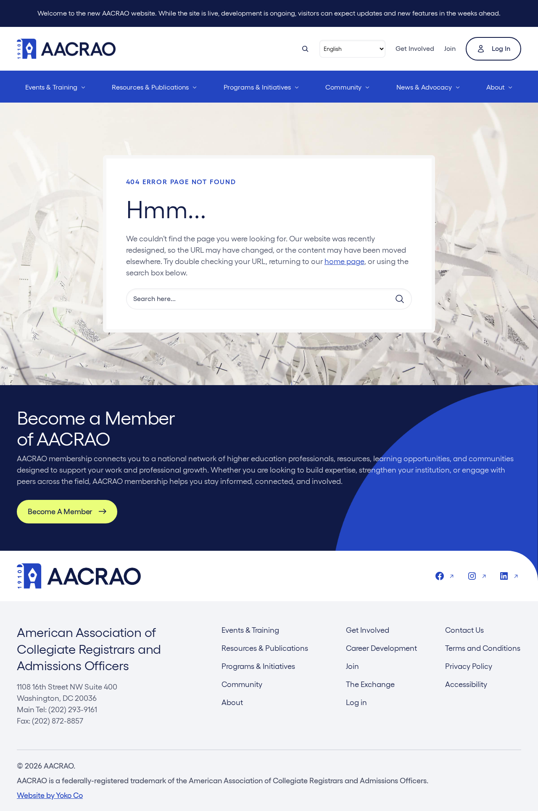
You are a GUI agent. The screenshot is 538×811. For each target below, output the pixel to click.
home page (344, 261)
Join (450, 49)
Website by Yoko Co (50, 795)
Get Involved (415, 49)
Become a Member (60, 511)
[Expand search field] (305, 49)
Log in (501, 49)
